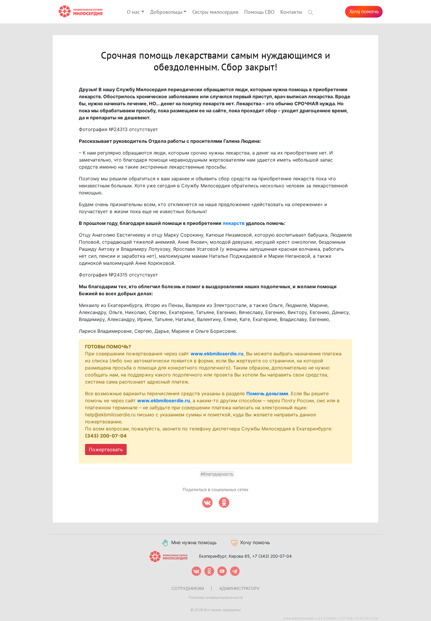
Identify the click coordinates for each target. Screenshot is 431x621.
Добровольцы (166, 12)
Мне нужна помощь (194, 542)
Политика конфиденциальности (216, 597)
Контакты (291, 12)
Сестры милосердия (215, 12)
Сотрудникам (188, 588)
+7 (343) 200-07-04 (272, 556)
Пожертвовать (106, 449)
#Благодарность (217, 473)
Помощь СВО (259, 12)
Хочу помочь (364, 12)
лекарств (234, 223)
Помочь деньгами (267, 393)
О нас (133, 12)
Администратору (239, 588)
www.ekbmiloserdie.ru (217, 354)
